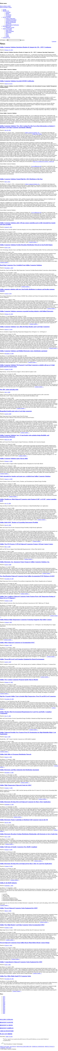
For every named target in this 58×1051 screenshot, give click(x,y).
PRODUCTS (6, 11)
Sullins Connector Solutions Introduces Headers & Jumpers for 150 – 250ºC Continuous (25, 47)
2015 (4, 996)
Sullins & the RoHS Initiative (8, 883)
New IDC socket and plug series (9, 389)
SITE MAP (8, 1047)
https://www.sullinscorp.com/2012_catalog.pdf (43, 161)
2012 (4, 999)
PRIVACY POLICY (49, 1046)
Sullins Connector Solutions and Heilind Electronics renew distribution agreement (23, 351)
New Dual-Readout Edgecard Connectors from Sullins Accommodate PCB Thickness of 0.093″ (27, 576)
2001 (4, 1013)
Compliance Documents (11, 19)
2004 (4, 1009)
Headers (7, 13)
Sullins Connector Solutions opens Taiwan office (14, 458)
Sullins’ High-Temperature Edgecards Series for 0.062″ (16, 785)
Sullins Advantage (10, 31)
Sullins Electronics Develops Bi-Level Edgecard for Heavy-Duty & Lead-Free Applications (26, 863)
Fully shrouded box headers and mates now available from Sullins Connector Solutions (25, 476)
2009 (4, 1003)
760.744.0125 (13, 1046)
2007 (4, 1005)
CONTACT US (6, 37)
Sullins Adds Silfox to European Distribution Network (15, 754)
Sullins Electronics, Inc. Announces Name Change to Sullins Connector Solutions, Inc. (25, 562)
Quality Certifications (10, 18)
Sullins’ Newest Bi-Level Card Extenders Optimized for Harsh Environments (22, 659)
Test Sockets (8, 14)
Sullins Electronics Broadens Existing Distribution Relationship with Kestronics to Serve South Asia (28, 834)
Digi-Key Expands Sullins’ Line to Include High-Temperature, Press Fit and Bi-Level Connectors (28, 696)
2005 (4, 1008)
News (7, 33)
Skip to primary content (5, 6)
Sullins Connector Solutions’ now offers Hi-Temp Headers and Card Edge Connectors (25, 326)
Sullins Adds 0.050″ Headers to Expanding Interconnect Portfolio (19, 522)
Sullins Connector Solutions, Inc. (32, 132)
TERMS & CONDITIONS (38, 1046)
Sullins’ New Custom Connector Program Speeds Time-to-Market (19, 679)
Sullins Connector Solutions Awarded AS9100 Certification (17, 81)
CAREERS (2, 1047)
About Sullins (9, 30)
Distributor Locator (10, 27)
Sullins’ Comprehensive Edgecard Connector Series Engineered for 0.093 (21, 962)
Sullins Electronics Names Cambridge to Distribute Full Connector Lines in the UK (24, 820)
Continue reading (33, 242)
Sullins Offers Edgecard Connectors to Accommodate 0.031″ (17, 642)
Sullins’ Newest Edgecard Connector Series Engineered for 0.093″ (19, 908)
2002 (4, 1011)
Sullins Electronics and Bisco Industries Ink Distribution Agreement (19, 770)
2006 (4, 1006)
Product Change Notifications (12, 24)
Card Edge (8, 12)
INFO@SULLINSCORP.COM (24, 1046)
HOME (4, 9)
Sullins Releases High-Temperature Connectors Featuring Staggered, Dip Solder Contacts (26, 619)
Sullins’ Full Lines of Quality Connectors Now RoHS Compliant (18, 847)
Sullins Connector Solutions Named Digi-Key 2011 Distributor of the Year (21, 179)
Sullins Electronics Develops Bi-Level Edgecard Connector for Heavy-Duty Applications (25, 802)
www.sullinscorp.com (36, 166)
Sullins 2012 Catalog (37, 133)
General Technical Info (11, 21)
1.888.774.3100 (8, 1036)
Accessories (8, 16)
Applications (8, 32)
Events (7, 35)
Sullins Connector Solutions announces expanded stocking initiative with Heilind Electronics (26, 311)
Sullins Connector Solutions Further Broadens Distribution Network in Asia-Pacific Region (26, 245)
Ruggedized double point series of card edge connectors (16, 411)
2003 (4, 1010)
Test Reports (8, 23)
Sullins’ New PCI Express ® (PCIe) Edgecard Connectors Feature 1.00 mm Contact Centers (26, 544)
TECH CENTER (7, 17)
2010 (4, 1001)
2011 (4, 1000)
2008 (4, 1004)
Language (54, 41)
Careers (7, 36)
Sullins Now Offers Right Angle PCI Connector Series (15, 976)
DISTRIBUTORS (7, 26)
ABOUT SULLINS (7, 28)
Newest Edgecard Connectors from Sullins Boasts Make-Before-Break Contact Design (24, 942)
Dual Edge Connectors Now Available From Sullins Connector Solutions (21, 265)
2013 (4, 997)
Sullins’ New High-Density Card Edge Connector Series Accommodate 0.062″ (22, 925)
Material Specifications (11, 22)
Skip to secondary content (6, 7)
